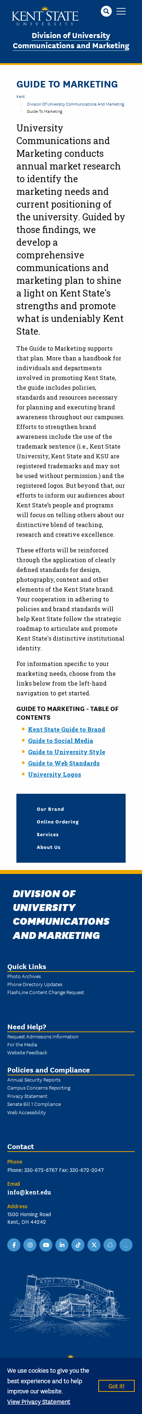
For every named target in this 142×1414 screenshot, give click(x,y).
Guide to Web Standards (64, 763)
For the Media (22, 1044)
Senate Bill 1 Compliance (34, 1104)
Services (48, 834)
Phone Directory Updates (34, 984)
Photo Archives (24, 976)
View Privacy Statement (38, 1401)
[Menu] (121, 11)
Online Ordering (58, 821)
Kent (20, 96)
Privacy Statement (27, 1096)
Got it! (117, 1385)
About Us (49, 846)
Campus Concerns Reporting (38, 1087)
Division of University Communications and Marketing (71, 40)
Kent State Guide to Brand (66, 729)
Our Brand (50, 808)
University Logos (54, 774)
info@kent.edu (29, 1192)
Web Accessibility (26, 1112)
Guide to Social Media (60, 740)
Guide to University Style (66, 752)
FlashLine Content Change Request (45, 992)
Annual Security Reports (33, 1079)
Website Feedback (27, 1052)
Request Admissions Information (43, 1036)
